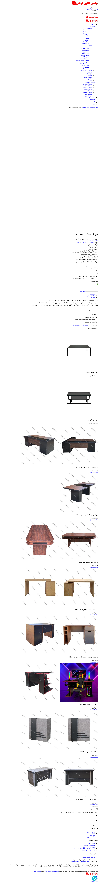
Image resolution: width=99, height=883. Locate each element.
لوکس (77, 242)
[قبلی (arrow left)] (97, 808)
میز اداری (92, 107)
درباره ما (93, 833)
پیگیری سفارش (91, 832)
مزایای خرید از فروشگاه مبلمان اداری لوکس (84, 849)
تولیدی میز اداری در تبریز (88, 850)
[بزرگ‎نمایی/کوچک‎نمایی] (93, 806)
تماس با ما (92, 835)
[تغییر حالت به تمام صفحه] (94, 806)
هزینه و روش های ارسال (89, 857)
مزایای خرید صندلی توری (89, 847)
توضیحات (92, 294)
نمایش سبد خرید (87, 10)
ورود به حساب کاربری (92, 9)
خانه (97, 107)
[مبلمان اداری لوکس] (84, 5)
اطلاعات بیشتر (91, 296)
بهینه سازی (48, 871)
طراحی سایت (55, 871)
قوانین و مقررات (91, 843)
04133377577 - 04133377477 (80, 862)
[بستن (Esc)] (97, 806)
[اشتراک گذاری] (96, 806)
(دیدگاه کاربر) (94, 241)
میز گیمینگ (85, 107)
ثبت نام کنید (76, 325)
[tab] (48, 294)
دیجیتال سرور (37, 871)
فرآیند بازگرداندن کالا (89, 845)
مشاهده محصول (94, 472)
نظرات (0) (92, 297)
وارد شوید (85, 325)
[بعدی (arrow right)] (96, 808)
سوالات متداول (91, 837)
